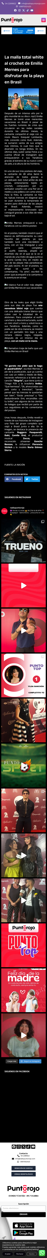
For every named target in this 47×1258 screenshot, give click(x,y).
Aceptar (7, 1254)
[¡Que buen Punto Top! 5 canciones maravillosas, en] (23, 585)
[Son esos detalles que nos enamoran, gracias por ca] (23, 675)
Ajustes (31, 1254)
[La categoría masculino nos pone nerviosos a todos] (23, 1035)
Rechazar (19, 1254)
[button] (43, 20)
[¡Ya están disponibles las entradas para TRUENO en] (23, 540)
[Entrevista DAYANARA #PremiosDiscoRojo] (23, 855)
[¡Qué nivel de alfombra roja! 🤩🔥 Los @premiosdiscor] (23, 720)
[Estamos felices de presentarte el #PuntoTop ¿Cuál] (23, 945)
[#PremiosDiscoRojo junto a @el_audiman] (23, 900)
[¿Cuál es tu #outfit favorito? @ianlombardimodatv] (23, 630)
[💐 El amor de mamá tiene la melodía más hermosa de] (23, 990)
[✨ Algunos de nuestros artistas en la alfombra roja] (23, 810)
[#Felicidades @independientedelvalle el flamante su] (23, 765)
